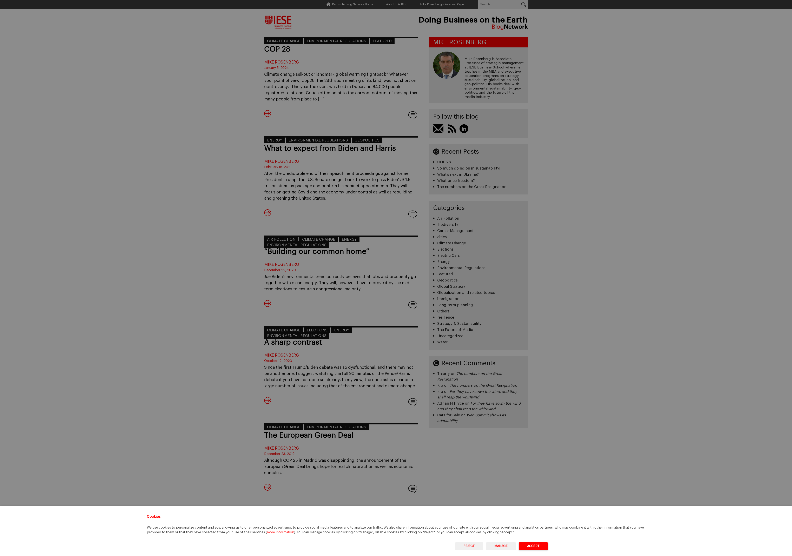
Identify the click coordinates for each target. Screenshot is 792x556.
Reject (469, 546)
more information (280, 532)
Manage (501, 546)
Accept (533, 546)
